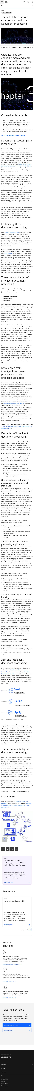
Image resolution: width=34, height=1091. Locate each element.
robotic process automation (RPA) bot (13, 403)
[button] (28, 2)
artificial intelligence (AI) (12, 232)
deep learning (8, 253)
